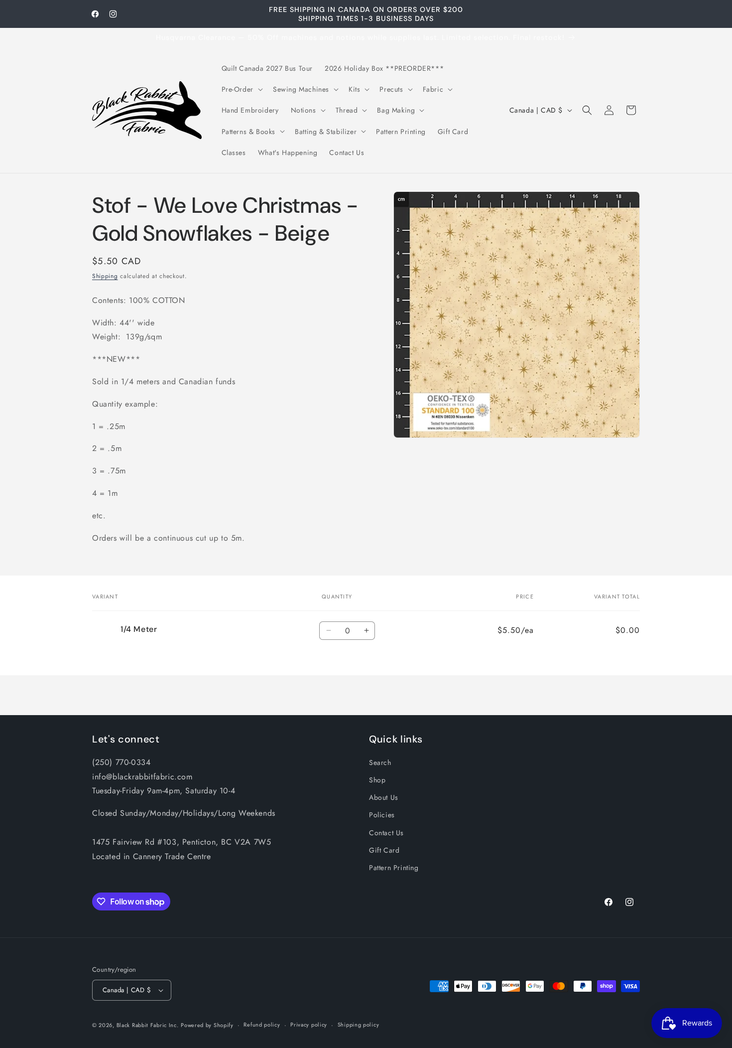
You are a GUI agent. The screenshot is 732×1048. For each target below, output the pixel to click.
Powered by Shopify (207, 1025)
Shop (377, 780)
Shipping (105, 276)
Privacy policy (308, 1025)
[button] (241, 89)
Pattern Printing (394, 868)
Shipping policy (358, 1025)
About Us (383, 797)
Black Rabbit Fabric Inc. (148, 1025)
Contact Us (386, 833)
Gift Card (384, 850)
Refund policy (262, 1025)
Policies (382, 815)
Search (380, 762)
